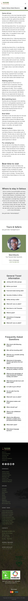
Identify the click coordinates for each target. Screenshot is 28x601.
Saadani (4, 498)
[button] (14, 8)
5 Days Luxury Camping (7, 514)
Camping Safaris (6, 473)
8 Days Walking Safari (7, 523)
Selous (3, 495)
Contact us (4, 460)
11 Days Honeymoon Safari (8, 517)
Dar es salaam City (6, 503)
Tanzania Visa (5, 455)
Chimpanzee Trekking (7, 479)
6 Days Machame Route (7, 512)
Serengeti (4, 488)
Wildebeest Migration (7, 481)
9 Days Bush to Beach (7, 515)
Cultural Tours (5, 478)
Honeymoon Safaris (6, 475)
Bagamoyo (4, 500)
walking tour (5, 90)
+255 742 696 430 (14, 262)
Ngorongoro (5, 492)
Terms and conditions (7, 458)
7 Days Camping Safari (7, 510)
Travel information (6, 453)
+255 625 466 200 (7, 543)
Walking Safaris (5, 471)
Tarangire (4, 490)
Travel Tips (4, 456)
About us (4, 452)
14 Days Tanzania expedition (8, 518)
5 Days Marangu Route (7, 520)
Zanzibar (4, 497)
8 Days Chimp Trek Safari (8, 522)
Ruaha (3, 493)
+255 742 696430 (7, 548)
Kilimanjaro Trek (5, 476)
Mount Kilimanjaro (6, 501)
